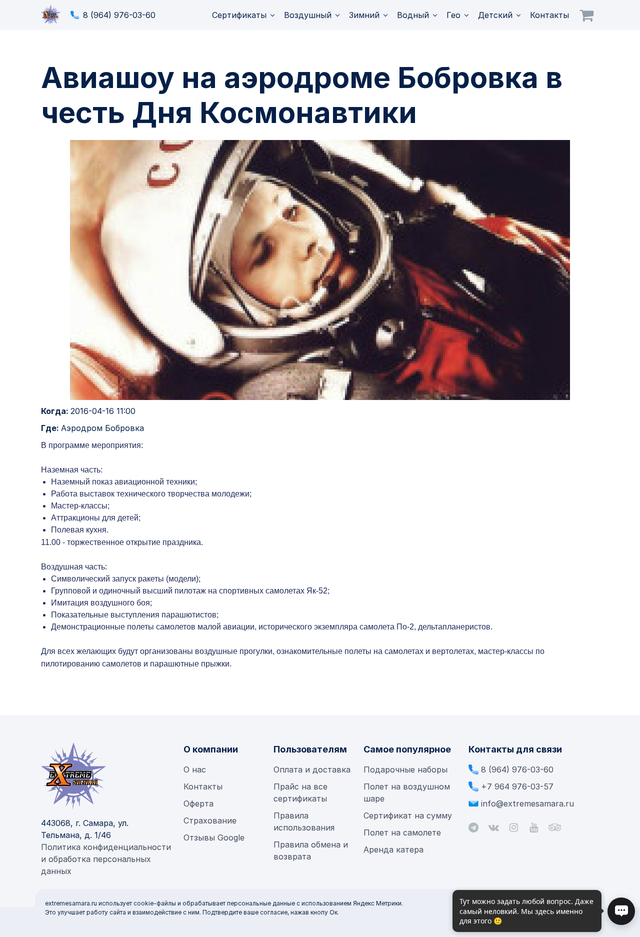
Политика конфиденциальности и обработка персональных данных (106, 859)
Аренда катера (394, 849)
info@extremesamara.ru (527, 803)
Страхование (210, 821)
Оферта (199, 803)
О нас (195, 769)
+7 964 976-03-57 (517, 787)
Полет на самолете (402, 833)
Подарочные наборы (406, 769)
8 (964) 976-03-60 (119, 15)
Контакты (549, 15)
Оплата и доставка (312, 769)
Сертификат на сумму (408, 815)
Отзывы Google (214, 837)
